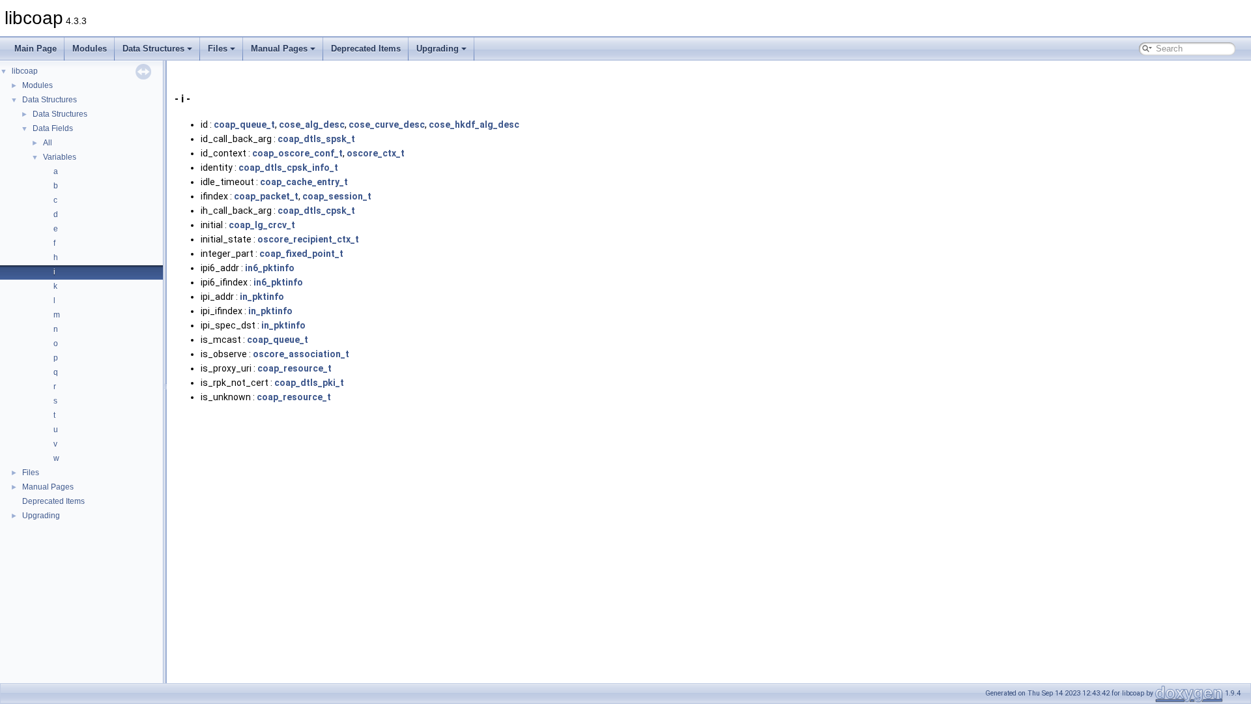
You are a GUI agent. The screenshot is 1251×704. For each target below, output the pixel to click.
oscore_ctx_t (376, 153)
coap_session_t (336, 196)
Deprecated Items (366, 48)
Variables (59, 157)
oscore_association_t (301, 354)
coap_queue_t (244, 124)
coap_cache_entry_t (304, 182)
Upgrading (437, 48)
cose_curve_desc (387, 124)
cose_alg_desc (312, 124)
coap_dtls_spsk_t (316, 139)
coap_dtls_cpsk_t (316, 210)
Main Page (35, 48)
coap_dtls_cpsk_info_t (288, 167)
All (47, 142)
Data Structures (153, 48)
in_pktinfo (262, 296)
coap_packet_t (266, 196)
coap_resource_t (294, 368)
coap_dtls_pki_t (309, 382)
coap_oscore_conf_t (297, 153)
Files (217, 48)
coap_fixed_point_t (301, 253)
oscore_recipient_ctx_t (308, 239)
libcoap (25, 71)
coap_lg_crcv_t (262, 225)
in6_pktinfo (270, 268)
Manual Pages (279, 48)
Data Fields (53, 128)
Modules (89, 48)
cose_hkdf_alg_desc (474, 124)
